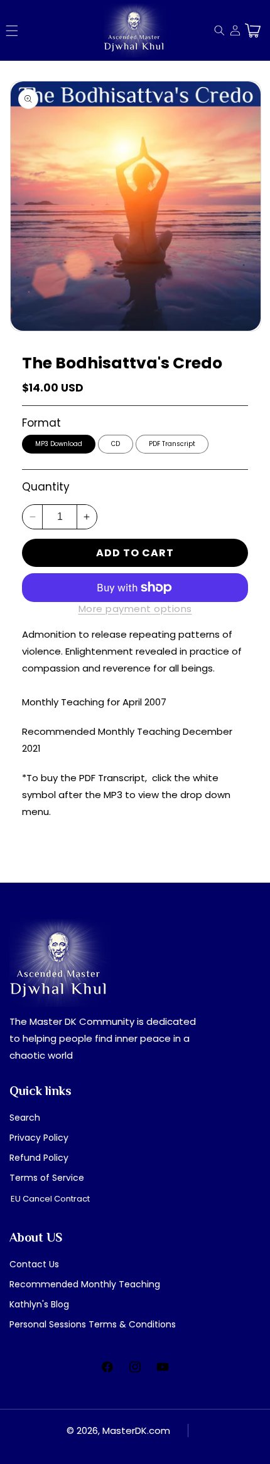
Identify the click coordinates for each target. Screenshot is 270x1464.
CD (115, 444)
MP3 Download (58, 444)
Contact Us (34, 1264)
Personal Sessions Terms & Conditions (92, 1324)
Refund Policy (38, 1157)
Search (24, 1117)
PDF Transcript (172, 444)
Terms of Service (46, 1177)
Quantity (46, 486)
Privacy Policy (38, 1137)
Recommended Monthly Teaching (84, 1284)
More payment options (135, 608)
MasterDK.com (136, 1430)
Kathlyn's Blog (39, 1304)
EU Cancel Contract (50, 1199)
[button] (11, 31)
